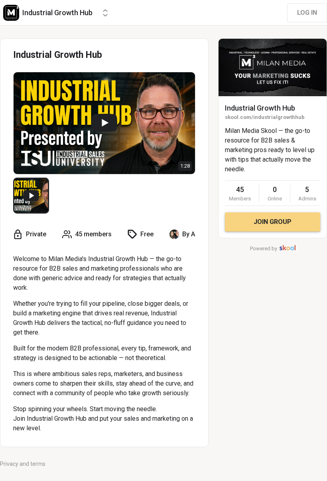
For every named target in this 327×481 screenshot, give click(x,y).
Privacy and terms (22, 464)
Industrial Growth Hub (260, 108)
